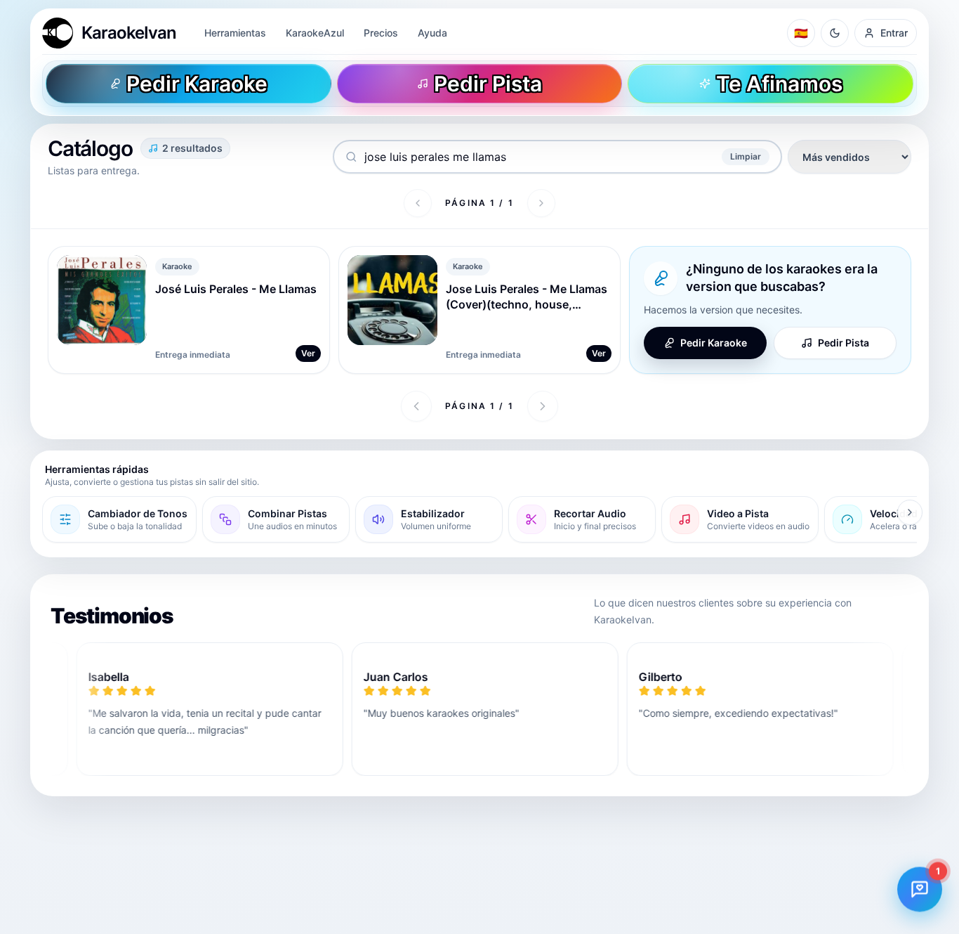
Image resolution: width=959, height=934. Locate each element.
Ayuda (432, 33)
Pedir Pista (843, 343)
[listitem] (119, 519)
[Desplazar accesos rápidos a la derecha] (909, 512)
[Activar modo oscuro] (835, 33)
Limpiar (745, 156)
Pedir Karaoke (713, 343)
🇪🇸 (801, 33)
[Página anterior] (418, 203)
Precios (381, 33)
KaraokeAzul (315, 33)
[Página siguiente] (541, 203)
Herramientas (235, 33)
